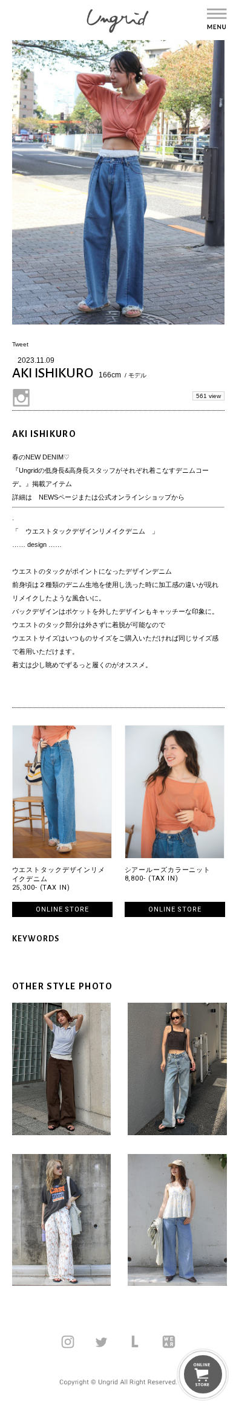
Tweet (20, 344)
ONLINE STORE (62, 909)
